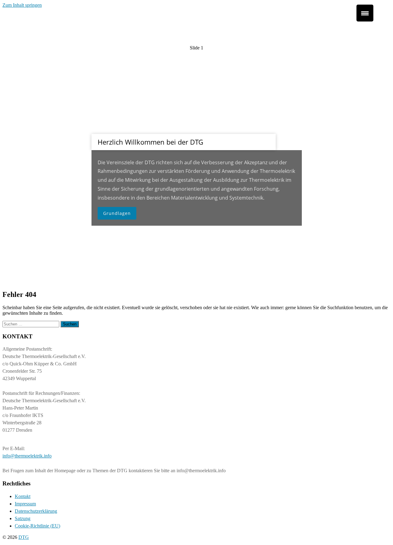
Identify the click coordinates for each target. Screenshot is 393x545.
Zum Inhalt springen (22, 5)
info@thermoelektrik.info (27, 455)
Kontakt (22, 496)
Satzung (22, 518)
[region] (196, 146)
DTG (23, 537)
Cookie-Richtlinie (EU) (37, 525)
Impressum (25, 503)
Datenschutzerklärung (36, 511)
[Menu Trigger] (364, 13)
